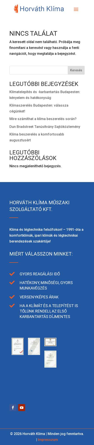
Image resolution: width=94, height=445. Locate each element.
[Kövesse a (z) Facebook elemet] (12, 407)
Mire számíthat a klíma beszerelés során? (43, 119)
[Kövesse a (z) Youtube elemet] (21, 407)
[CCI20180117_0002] (67, 366)
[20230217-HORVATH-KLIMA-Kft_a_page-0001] (34, 388)
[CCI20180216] (50, 366)
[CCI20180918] (50, 345)
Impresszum (48, 440)
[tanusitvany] (18, 354)
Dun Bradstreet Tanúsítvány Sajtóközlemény (44, 127)
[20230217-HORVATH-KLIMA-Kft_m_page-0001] (18, 388)
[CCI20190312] (34, 354)
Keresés (76, 70)
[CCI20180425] (67, 345)
